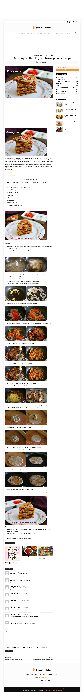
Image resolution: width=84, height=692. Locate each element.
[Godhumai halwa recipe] (29, 551)
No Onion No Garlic (31, 33)
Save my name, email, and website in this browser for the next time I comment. (27, 647)
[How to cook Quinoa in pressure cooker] (59, 104)
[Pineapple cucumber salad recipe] (59, 117)
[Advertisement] (39, 9)
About (15, 33)
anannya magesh (14, 586)
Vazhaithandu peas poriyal (70, 109)
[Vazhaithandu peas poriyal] (59, 111)
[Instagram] (70, 22)
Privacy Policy (63, 688)
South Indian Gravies (49, 33)
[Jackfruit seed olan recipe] (59, 123)
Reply (11, 575)
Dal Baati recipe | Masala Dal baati (14, 659)
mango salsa (47, 492)
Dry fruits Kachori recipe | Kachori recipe (42, 659)
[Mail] (72, 22)
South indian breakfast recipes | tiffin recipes (45, 557)
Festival (40, 33)
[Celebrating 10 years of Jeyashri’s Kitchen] (12, 553)
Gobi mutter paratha (12, 175)
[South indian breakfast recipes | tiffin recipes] (45, 551)
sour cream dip (29, 492)
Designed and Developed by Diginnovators (53, 690)
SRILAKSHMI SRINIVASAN (15, 607)
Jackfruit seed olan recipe (70, 121)
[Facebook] (67, 22)
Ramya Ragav (13, 572)
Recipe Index (22, 33)
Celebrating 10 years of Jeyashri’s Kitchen (11, 563)
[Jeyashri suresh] (37, 62)
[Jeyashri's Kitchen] (42, 27)
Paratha (31, 55)
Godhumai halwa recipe (27, 556)
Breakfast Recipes (60, 33)
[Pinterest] (74, 22)
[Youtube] (76, 22)
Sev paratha (10, 172)
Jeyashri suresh (42, 62)
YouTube (68, 33)
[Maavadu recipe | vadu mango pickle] (59, 129)
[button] (75, 33)
